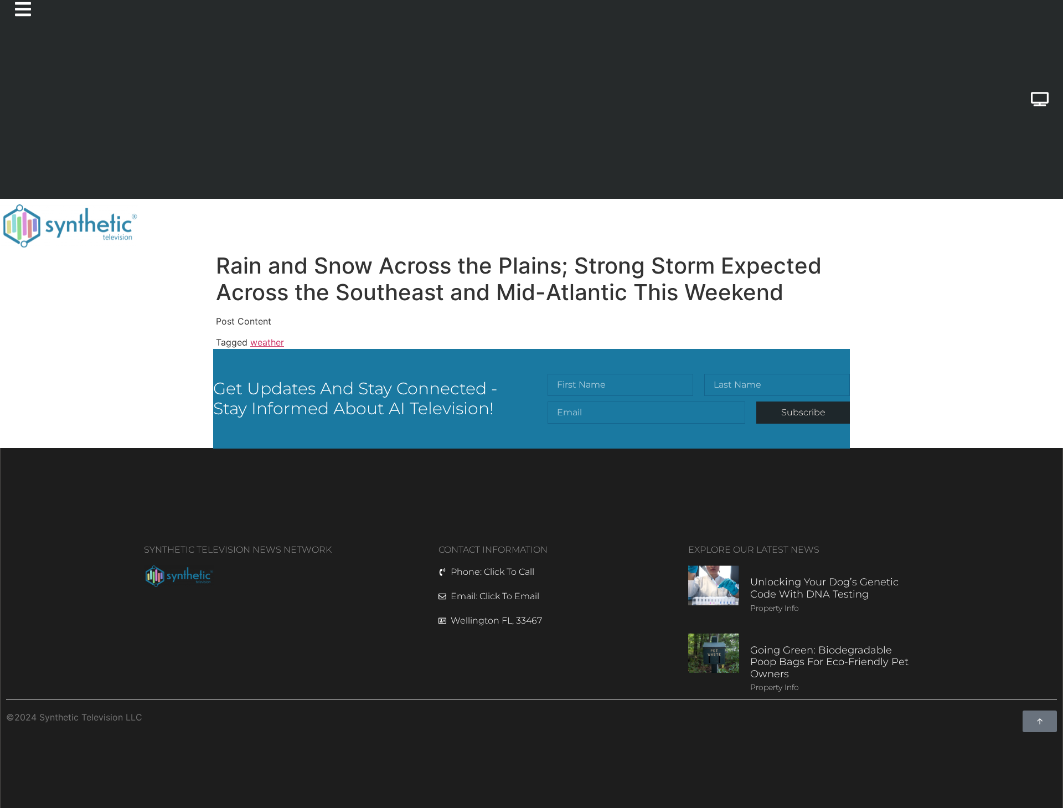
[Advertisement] (468, 115)
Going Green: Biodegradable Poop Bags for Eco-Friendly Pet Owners (829, 662)
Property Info (774, 608)
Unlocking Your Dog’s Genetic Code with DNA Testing (824, 588)
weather (267, 342)
